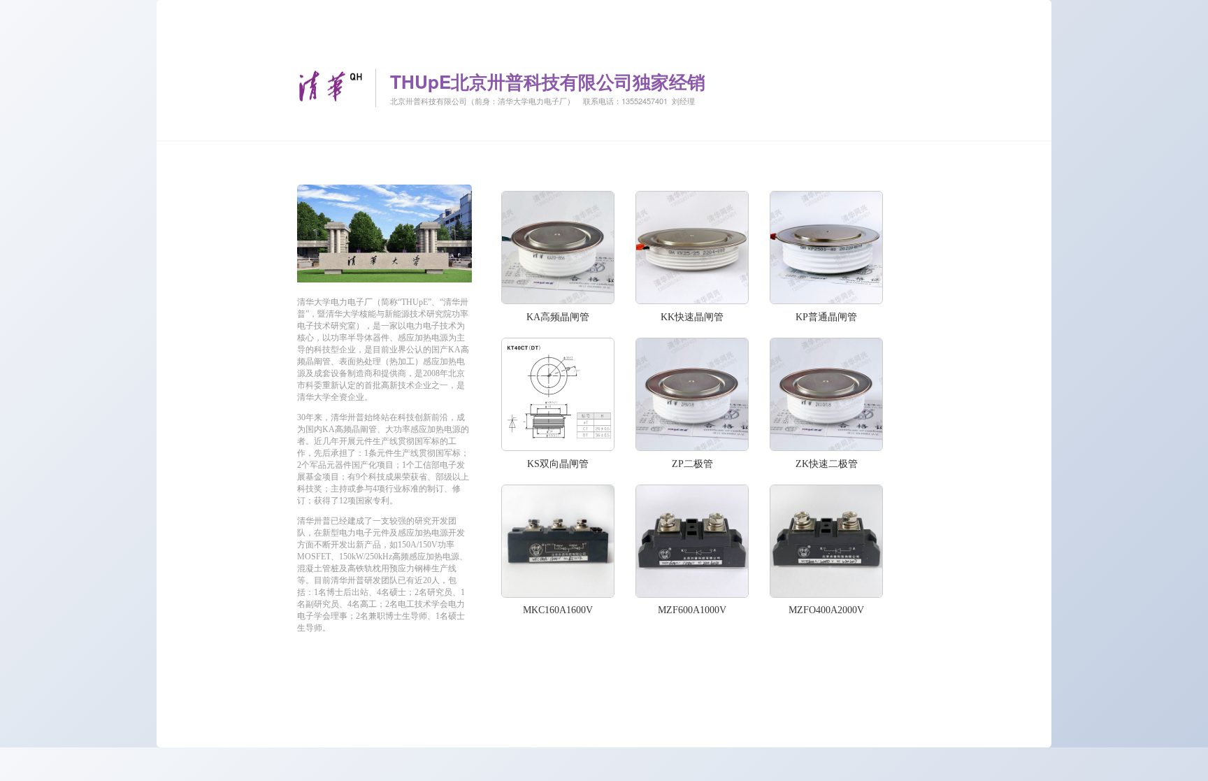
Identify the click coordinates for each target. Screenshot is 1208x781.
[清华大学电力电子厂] (384, 279)
